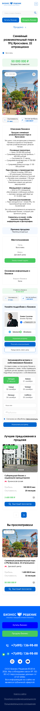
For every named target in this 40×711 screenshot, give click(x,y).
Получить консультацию (20, 344)
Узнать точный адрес (20, 260)
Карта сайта (20, 694)
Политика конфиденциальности (20, 699)
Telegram (16, 332)
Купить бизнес (10, 20)
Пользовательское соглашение (20, 704)
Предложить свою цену (20, 350)
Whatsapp (27, 332)
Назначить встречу (20, 338)
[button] (4, 94)
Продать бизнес (29, 20)
